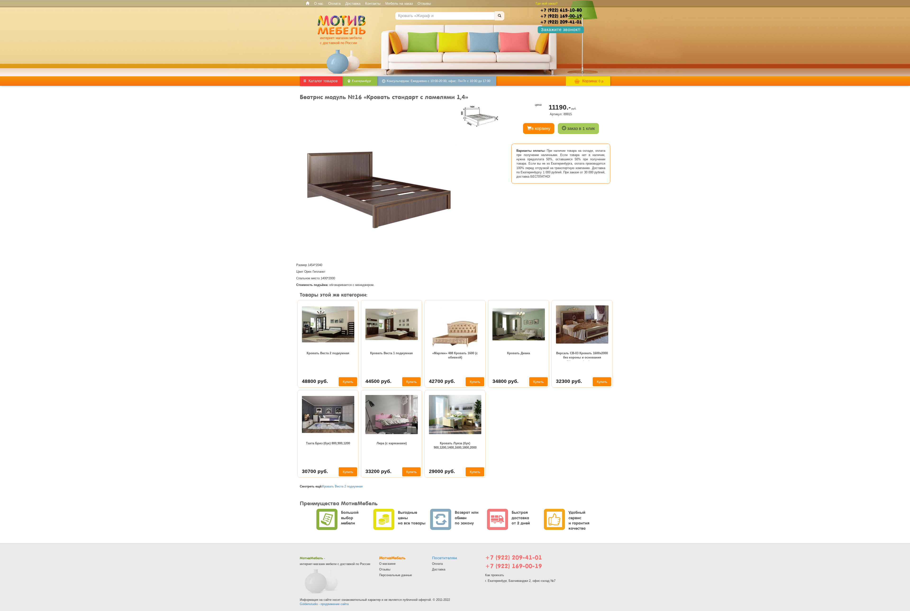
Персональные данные (395, 575)
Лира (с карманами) (392, 443)
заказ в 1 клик (580, 128)
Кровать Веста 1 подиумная (391, 353)
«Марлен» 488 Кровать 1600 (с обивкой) (455, 355)
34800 (505, 381)
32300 (569, 381)
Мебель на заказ (399, 3)
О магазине (387, 563)
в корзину (540, 128)
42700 (442, 381)
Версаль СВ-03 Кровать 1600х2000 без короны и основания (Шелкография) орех (582, 356)
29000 (442, 471)
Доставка (352, 3)
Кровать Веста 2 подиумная (328, 353)
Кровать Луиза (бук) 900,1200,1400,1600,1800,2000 (455, 445)
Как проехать (494, 575)
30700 (315, 471)
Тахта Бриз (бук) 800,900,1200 (328, 443)
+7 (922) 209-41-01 (513, 557)
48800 (315, 381)
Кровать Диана (518, 353)
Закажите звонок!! (561, 29)
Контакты (373, 3)
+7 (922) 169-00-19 (513, 566)
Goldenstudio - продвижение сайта (324, 604)
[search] (499, 15)
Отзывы (424, 3)
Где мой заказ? (546, 3)
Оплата (334, 3)
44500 (378, 381)
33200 (378, 471)
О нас (318, 3)
